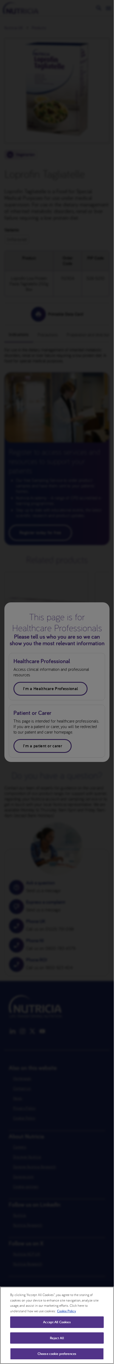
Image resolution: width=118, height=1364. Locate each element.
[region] (57, 1325)
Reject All (57, 1338)
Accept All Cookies (57, 1322)
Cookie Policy (66, 1311)
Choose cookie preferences (57, 1353)
